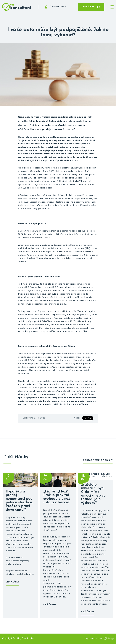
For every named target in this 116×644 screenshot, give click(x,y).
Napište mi (88, 7)
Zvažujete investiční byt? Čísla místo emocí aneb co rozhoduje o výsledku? (93, 494)
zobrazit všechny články (98, 460)
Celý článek (12, 582)
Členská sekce (58, 7)
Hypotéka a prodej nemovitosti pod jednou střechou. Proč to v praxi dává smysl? (19, 501)
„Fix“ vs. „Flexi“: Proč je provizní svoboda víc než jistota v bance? (56, 497)
